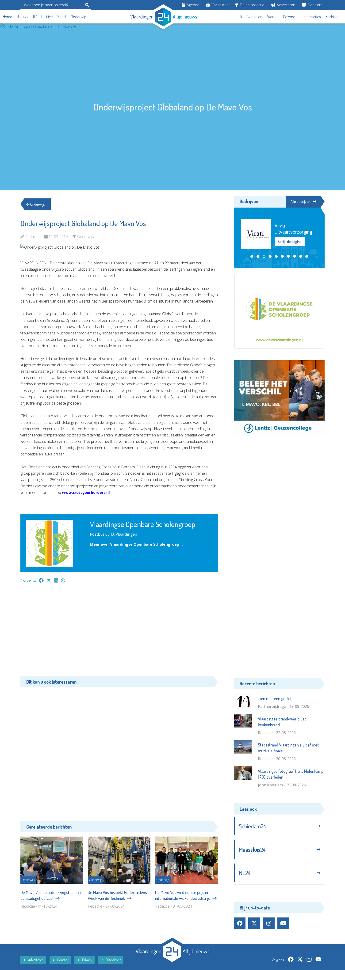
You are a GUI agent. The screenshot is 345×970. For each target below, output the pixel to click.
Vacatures (219, 5)
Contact (63, 960)
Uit (241, 16)
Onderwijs (79, 16)
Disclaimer (113, 960)
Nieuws (22, 16)
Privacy (86, 960)
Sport (61, 16)
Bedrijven (333, 16)
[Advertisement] (119, 632)
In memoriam (310, 16)
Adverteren (285, 5)
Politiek (47, 16)
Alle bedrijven (300, 201)
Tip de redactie (251, 5)
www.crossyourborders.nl (86, 492)
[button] (252, 256)
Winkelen (254, 16)
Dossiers (314, 5)
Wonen (273, 16)
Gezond (289, 16)
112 (35, 16)
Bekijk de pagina (290, 241)
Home (7, 16)
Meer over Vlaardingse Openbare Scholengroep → (137, 544)
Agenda (192, 5)
